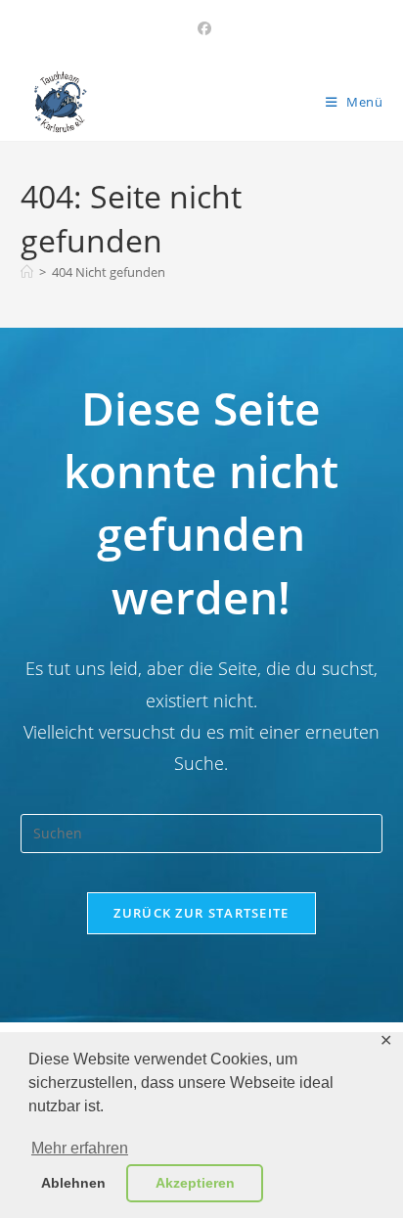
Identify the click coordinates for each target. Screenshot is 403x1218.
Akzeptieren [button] (195, 1183)
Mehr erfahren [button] (79, 1148)
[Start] (27, 272)
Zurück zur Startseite (201, 913)
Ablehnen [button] (73, 1183)
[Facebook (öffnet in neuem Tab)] (201, 28)
